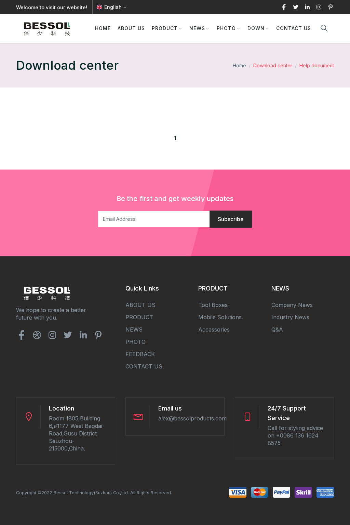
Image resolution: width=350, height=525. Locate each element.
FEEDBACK (140, 354)
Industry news (290, 317)
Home (239, 65)
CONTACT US (293, 28)
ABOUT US (131, 28)
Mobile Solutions (220, 317)
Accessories (214, 329)
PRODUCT (165, 28)
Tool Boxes (213, 304)
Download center (272, 65)
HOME (103, 28)
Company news (292, 304)
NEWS (197, 28)
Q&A (277, 329)
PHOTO (226, 28)
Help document (316, 65)
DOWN (256, 28)
